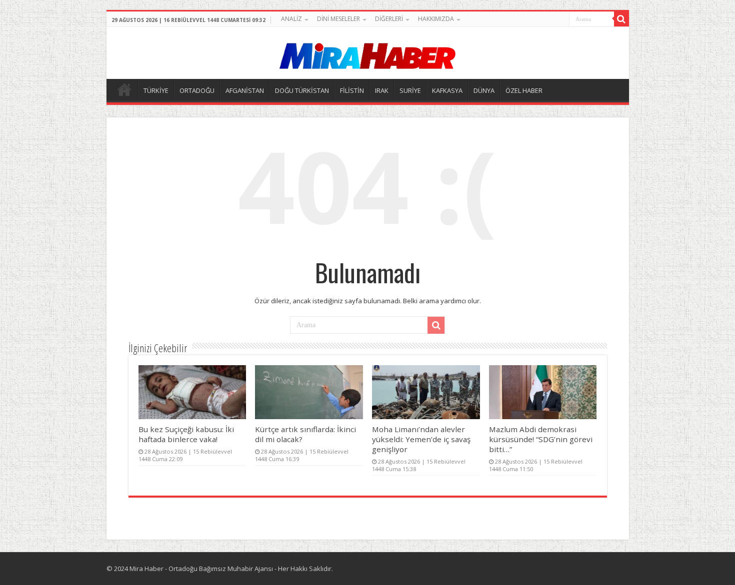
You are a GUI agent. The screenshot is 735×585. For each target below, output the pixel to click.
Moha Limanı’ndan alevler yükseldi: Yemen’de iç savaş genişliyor (421, 439)
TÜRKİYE (156, 90)
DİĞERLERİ (389, 18)
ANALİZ (291, 18)
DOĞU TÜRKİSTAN (302, 90)
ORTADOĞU (197, 90)
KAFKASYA (447, 90)
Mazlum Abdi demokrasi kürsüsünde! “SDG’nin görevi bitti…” (540, 439)
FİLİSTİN (352, 90)
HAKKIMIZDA (436, 18)
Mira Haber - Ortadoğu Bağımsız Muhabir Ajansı (201, 568)
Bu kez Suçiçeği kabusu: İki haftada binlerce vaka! (186, 434)
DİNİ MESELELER (338, 18)
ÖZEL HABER (524, 90)
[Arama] (621, 18)
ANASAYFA (125, 89)
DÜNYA (484, 90)
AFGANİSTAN (245, 90)
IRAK (381, 90)
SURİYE (410, 90)
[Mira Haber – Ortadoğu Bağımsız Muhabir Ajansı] (368, 52)
